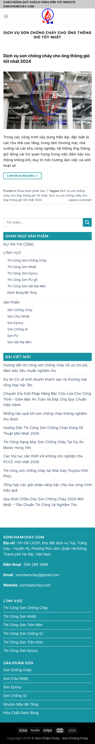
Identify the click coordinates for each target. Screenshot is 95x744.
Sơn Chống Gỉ (17, 329)
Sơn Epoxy (15, 323)
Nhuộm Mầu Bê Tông (20, 704)
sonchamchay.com (35, 585)
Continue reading (22, 175)
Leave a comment (80, 200)
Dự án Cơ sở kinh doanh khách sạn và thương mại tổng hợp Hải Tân (45, 382)
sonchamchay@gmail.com (37, 575)
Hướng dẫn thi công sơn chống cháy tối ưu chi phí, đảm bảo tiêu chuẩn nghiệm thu (45, 368)
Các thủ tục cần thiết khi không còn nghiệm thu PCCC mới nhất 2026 (43, 459)
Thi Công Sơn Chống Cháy (27, 260)
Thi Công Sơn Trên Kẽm (23, 625)
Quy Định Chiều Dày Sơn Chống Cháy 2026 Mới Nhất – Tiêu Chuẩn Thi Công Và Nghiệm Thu (43, 502)
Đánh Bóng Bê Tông (22, 292)
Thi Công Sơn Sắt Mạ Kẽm (26, 286)
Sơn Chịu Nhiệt (18, 316)
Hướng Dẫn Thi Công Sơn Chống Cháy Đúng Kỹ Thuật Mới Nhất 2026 (43, 430)
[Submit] (87, 222)
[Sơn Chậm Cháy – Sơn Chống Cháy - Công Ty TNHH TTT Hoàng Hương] (47, 16)
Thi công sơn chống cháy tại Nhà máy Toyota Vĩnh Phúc (45, 473)
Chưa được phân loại (31, 190)
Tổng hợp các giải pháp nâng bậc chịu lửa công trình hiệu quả (47, 487)
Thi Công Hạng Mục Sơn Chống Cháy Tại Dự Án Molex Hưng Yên (43, 445)
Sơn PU (12, 335)
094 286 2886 (35, 564)
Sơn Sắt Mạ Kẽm (19, 342)
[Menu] (6, 16)
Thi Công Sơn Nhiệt (21, 267)
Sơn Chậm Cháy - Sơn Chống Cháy (61, 738)
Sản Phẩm (11, 302)
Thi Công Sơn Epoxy (22, 273)
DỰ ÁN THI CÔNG (18, 244)
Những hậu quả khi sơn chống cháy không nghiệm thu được (45, 416)
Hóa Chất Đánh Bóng (21, 712)
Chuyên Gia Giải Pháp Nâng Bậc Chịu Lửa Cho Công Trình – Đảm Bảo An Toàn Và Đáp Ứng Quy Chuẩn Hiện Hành (47, 399)
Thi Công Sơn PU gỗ (22, 280)
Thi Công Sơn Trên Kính (23, 642)
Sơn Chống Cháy (19, 310)
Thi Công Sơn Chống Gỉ (23, 633)
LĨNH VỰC (12, 252)
